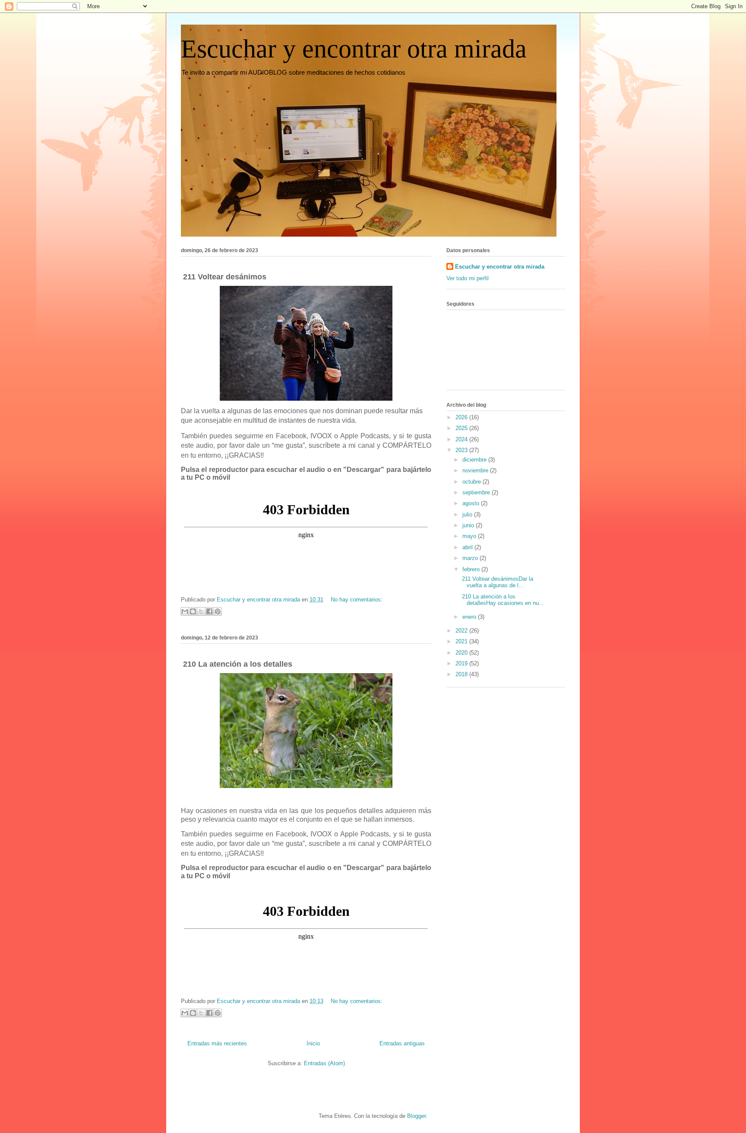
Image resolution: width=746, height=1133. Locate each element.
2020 (462, 652)
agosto (471, 503)
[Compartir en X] (201, 611)
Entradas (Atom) (324, 1063)
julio (468, 514)
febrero (471, 569)
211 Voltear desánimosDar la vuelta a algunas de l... (496, 582)
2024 (462, 439)
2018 (462, 674)
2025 (462, 428)
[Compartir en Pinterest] (217, 611)
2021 (462, 641)
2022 (462, 630)
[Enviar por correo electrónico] (184, 611)
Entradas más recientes (217, 1043)
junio (469, 525)
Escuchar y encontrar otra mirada (354, 49)
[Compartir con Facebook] (209, 611)
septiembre (477, 492)
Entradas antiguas (402, 1043)
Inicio (313, 1043)
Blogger (416, 1116)
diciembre (475, 459)
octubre (472, 481)
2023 (462, 450)
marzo (471, 558)
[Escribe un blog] (193, 611)
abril (468, 547)
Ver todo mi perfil (467, 278)
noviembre (476, 470)
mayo (470, 536)
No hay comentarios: (356, 599)
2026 (462, 417)
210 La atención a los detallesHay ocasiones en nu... (502, 600)
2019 (462, 663)
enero (470, 617)
